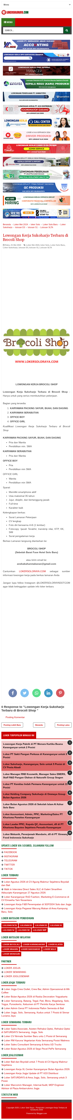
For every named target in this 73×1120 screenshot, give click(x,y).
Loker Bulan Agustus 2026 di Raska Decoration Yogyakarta (35, 996)
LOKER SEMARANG (15, 972)
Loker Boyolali (11, 944)
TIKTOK (8, 869)
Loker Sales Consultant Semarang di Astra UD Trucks (32, 1044)
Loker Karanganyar (34, 944)
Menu (9, 22)
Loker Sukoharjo (10, 248)
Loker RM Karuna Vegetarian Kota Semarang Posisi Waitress (37, 1040)
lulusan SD (24, 930)
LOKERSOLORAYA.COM (32, 571)
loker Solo (44, 245)
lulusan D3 (23, 248)
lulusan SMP (39, 930)
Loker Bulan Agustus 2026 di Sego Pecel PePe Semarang (35, 1048)
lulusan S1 (34, 248)
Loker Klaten (55, 944)
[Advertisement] (36, 287)
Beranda (39, 725)
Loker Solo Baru (57, 245)
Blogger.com (42, 1113)
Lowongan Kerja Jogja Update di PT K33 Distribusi (31, 1073)
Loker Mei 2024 (32, 245)
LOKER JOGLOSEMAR (16, 976)
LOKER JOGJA (12, 968)
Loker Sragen (10, 949)
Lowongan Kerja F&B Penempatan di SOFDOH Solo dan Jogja (37, 904)
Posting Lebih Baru (12, 725)
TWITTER (9, 864)
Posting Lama (63, 725)
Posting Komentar (15, 717)
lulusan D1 (26, 925)
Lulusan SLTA (46, 248)
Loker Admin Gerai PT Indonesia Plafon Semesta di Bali (34, 1008)
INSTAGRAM (11, 856)
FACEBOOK (10, 852)
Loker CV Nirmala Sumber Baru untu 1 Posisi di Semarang (35, 1036)
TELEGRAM (10, 860)
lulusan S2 (8, 930)
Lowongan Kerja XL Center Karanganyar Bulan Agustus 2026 (37, 1069)
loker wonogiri (11, 954)
